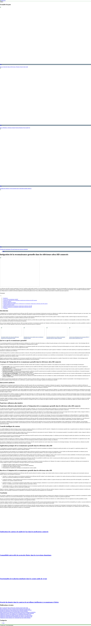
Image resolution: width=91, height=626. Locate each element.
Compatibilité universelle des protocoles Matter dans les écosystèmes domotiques (25, 555)
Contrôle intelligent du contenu (8, 304)
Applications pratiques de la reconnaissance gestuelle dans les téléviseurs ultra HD (17, 305)
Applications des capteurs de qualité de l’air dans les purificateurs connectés (24, 531)
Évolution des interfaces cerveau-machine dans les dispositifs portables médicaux (16, 188)
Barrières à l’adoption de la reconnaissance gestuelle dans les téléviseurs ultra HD (17, 307)
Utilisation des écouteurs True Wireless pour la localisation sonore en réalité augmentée (17, 613)
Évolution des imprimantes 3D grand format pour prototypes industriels (14, 249)
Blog (1, 64)
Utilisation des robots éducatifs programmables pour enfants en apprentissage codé (16, 616)
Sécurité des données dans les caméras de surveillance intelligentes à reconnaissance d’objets (29, 602)
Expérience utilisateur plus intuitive (9, 302)
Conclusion (6, 308)
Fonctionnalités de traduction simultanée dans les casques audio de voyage (23, 578)
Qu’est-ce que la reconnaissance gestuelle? (10, 299)
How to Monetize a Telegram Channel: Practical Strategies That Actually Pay (15, 127)
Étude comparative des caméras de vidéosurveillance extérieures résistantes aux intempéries (18, 612)
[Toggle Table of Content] (1, 295)
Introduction (5, 298)
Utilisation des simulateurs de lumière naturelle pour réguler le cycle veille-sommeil (16, 615)
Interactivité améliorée (7, 301)
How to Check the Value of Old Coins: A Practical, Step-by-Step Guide (14, 66)
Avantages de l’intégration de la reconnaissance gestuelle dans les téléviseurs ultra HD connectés (20, 300)
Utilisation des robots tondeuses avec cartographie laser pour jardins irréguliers (15, 617)
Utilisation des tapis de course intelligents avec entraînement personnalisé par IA (15, 614)
